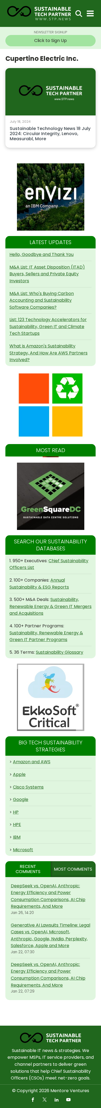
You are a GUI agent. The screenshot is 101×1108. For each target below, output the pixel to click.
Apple (19, 774)
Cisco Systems (28, 787)
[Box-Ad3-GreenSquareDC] (50, 496)
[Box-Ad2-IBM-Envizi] (50, 197)
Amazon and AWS (31, 762)
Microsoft (23, 850)
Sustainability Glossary (59, 652)
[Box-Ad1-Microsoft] (50, 405)
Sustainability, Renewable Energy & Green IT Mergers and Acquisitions (50, 606)
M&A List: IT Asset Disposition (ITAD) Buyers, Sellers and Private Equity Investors (47, 274)
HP (16, 812)
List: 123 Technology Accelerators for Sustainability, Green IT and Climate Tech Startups (48, 326)
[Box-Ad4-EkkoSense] (50, 697)
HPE (17, 824)
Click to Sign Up (50, 40)
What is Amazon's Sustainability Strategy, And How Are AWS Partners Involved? (48, 353)
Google (20, 799)
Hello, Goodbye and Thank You (41, 254)
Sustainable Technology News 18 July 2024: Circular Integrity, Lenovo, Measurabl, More (50, 134)
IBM (16, 837)
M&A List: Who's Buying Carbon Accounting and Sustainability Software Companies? (41, 300)
